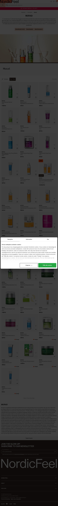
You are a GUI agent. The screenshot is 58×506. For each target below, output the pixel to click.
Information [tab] (29, 239)
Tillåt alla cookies (47, 265)
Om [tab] (48, 239)
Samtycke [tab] (10, 239)
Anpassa (28, 265)
